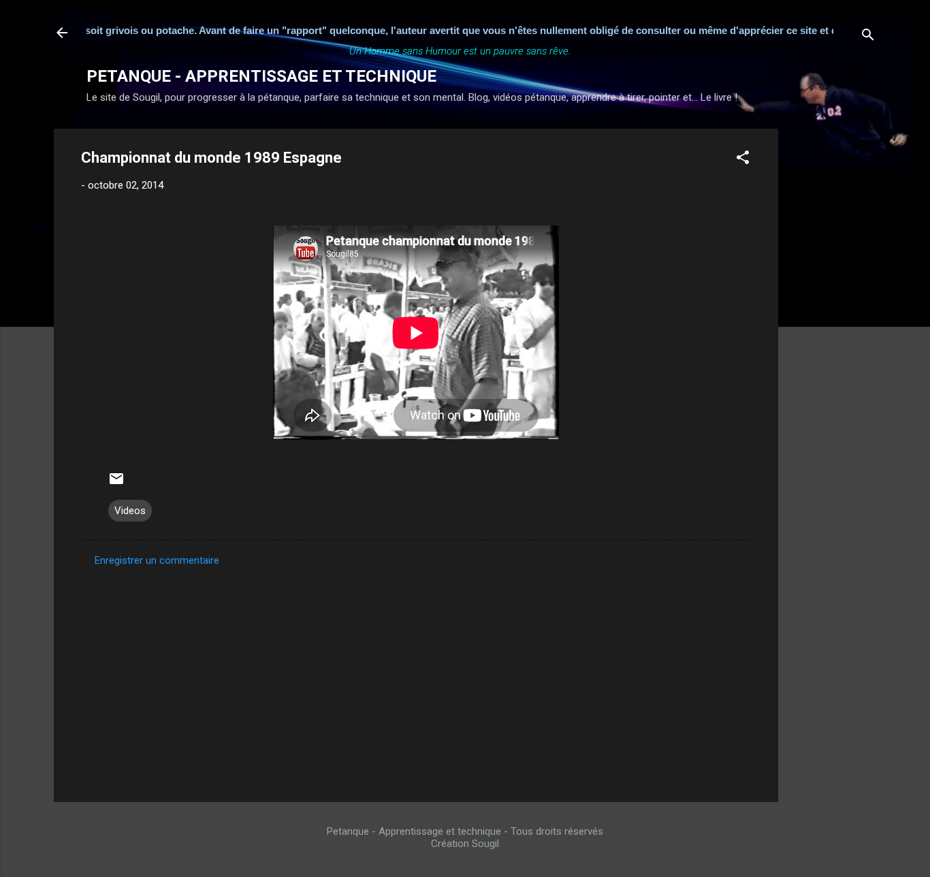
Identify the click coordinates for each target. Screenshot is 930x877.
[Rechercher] (868, 37)
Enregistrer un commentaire (157, 560)
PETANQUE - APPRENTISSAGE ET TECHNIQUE (261, 76)
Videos (130, 511)
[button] (743, 159)
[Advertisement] (832, 333)
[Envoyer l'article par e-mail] (116, 483)
